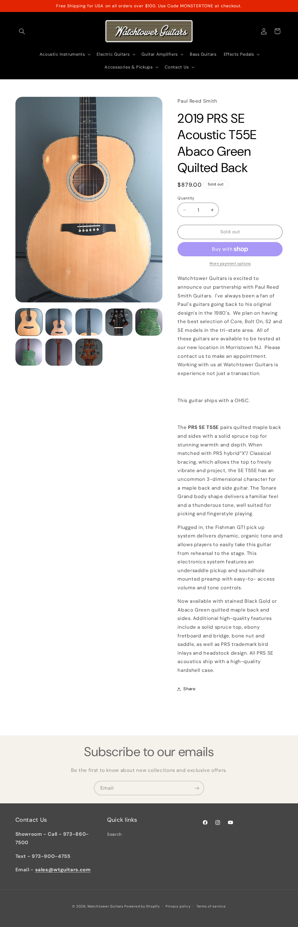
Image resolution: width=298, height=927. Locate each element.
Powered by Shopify (141, 906)
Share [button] (189, 689)
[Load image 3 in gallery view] (88, 322)
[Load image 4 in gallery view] (118, 322)
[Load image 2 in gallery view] (58, 322)
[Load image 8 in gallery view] (88, 352)
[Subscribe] (197, 788)
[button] (22, 31)
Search (114, 834)
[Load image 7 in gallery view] (58, 352)
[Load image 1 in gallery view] (28, 322)
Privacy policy (178, 906)
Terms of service (211, 906)
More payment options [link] (230, 263)
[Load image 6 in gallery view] (28, 352)
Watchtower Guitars (105, 906)
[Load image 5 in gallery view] (148, 322)
